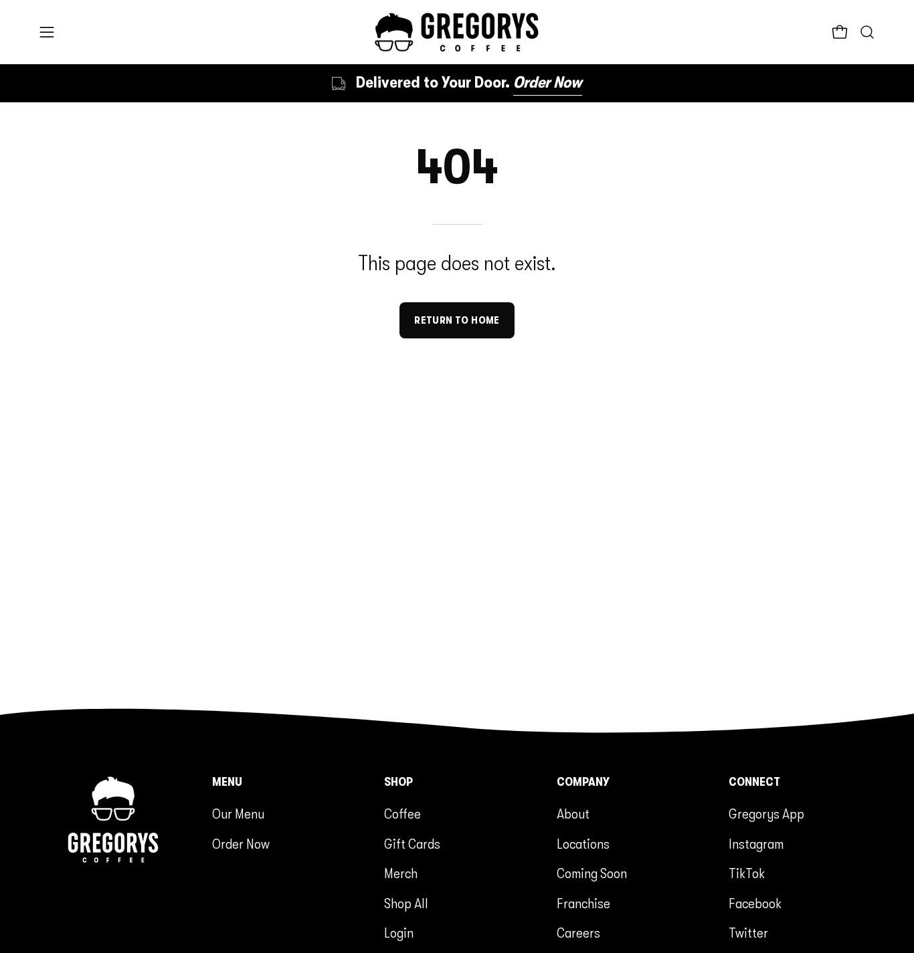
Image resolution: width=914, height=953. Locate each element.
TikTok (747, 873)
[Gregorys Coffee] (457, 32)
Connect (754, 781)
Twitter (748, 933)
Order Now (241, 844)
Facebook (755, 903)
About (573, 814)
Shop (398, 781)
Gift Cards (412, 844)
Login (399, 933)
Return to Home (457, 320)
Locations (583, 844)
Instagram (756, 844)
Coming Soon (592, 873)
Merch (401, 873)
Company (583, 781)
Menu (227, 781)
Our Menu (238, 814)
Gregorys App (766, 814)
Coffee (402, 814)
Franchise (583, 903)
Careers (578, 933)
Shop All (406, 903)
